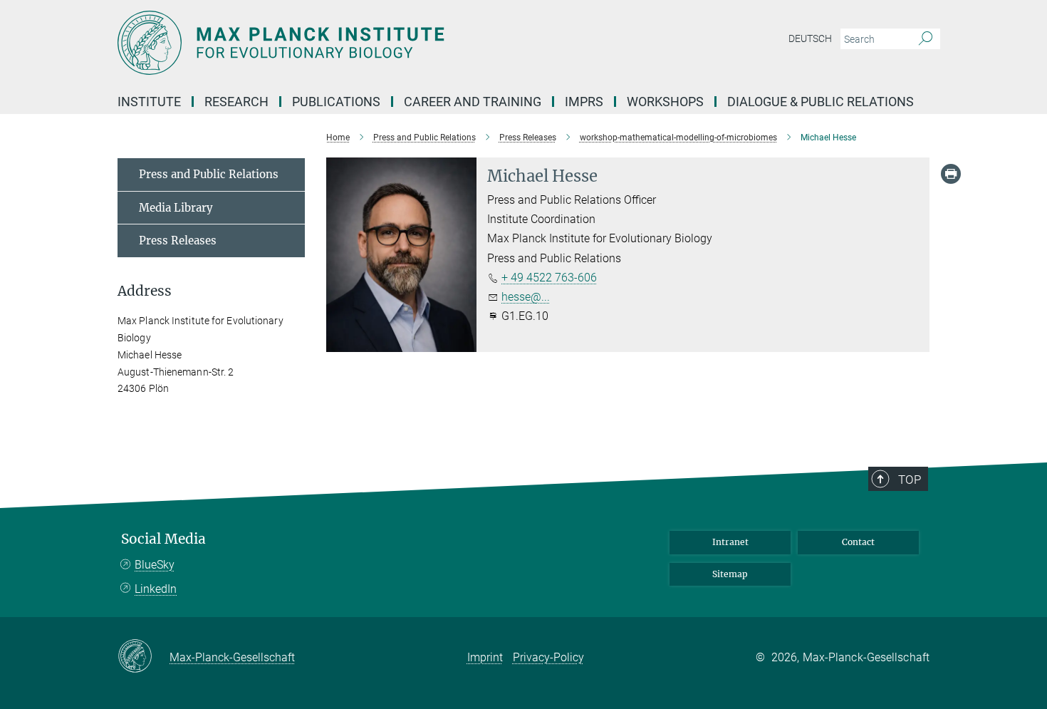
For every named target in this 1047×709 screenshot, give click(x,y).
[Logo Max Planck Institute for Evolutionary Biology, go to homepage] (385, 43)
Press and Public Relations (208, 174)
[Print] (951, 174)
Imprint (485, 657)
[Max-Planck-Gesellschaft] (144, 657)
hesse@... (525, 297)
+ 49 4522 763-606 (549, 277)
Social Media (163, 539)
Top (909, 479)
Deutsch (810, 38)
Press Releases (178, 240)
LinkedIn (156, 589)
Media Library (176, 207)
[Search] (925, 39)
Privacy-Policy (548, 657)
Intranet (730, 542)
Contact (858, 542)
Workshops (665, 101)
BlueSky (154, 564)
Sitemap (730, 574)
